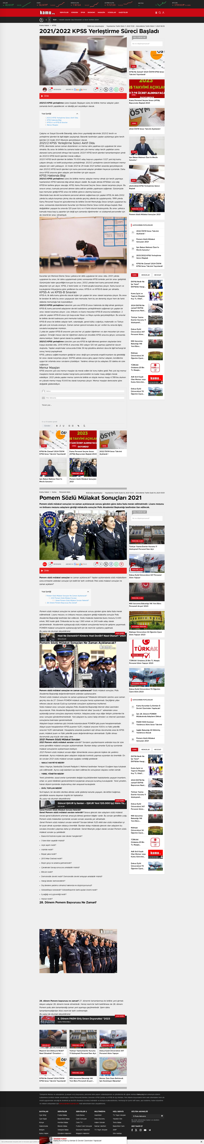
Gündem (74, 12)
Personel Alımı (64, 492)
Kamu (134, 275)
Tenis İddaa (117, 1122)
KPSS (54, 25)
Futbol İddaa (62, 1115)
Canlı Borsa (80, 1115)
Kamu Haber (44, 25)
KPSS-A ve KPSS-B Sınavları (57, 122)
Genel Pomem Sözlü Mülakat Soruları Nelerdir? (72, 600)
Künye (41, 1122)
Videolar (112, 12)
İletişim (41, 1130)
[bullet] (72, 425)
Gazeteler (123, 12)
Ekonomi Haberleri (83, 1130)
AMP (115, 1130)
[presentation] (46, 20)
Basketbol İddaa (63, 1119)
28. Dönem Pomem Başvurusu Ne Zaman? (62, 603)
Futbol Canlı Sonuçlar (84, 1126)
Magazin (101, 12)
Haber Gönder (99, 1122)
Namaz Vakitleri (100, 1126)
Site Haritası (117, 1133)
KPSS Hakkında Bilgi (54, 120)
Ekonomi (91, 12)
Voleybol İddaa (63, 1130)
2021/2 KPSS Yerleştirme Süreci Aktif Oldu (62, 118)
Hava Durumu (99, 1119)
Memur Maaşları (52, 125)
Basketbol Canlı (118, 1126)
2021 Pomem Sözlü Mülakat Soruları (64, 598)
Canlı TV (79, 1122)
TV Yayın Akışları (100, 1130)
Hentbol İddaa (63, 1122)
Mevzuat (157, 275)
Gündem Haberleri (64, 1133)
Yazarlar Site (117, 1119)
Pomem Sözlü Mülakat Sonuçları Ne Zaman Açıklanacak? (67, 596)
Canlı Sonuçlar (81, 1119)
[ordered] (69, 425)
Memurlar (145, 275)
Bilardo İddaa (62, 1126)
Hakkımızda (43, 1126)
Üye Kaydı (43, 1119)
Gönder (47, 426)
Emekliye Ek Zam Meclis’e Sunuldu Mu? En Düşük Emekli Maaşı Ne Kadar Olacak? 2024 (91, 20)
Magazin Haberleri (82, 1133)
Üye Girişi (42, 1115)
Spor (83, 12)
